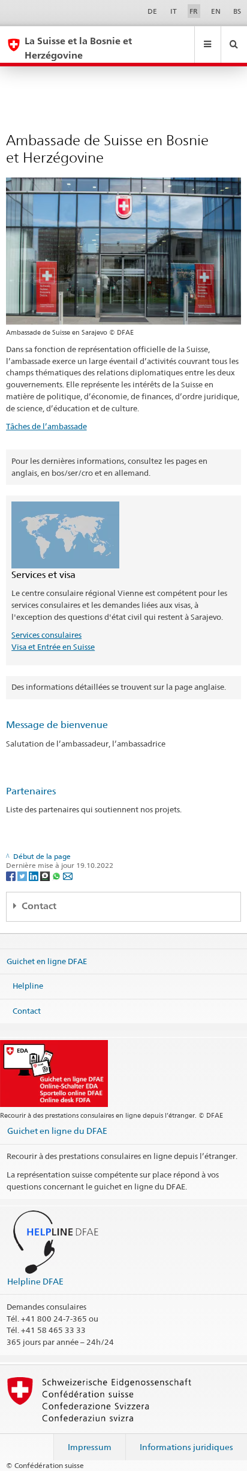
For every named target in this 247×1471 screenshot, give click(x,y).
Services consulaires (46, 635)
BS (237, 11)
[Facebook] (11, 875)
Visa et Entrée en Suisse (53, 647)
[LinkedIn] (34, 875)
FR (193, 11)
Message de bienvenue (57, 724)
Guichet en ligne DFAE (47, 960)
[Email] (68, 875)
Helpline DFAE (35, 1281)
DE (152, 11)
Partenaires (31, 791)
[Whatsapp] (57, 875)
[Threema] (46, 875)
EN (216, 11)
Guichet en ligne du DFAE (57, 1131)
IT (173, 11)
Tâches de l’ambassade (46, 426)
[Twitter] (23, 875)
